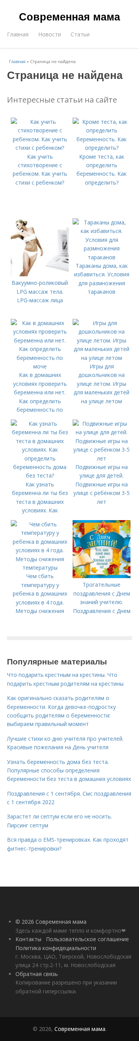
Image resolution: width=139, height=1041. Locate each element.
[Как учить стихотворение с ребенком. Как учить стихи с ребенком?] (40, 147)
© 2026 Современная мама (50, 921)
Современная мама (69, 16)
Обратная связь (36, 974)
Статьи (80, 34)
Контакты (28, 939)
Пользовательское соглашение (87, 939)
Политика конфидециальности (55, 948)
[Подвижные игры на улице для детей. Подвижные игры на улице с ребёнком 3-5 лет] (102, 458)
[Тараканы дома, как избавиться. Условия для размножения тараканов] (102, 257)
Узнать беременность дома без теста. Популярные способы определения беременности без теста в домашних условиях (69, 770)
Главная (18, 34)
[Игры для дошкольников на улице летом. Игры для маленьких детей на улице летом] (102, 357)
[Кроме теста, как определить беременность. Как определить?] (102, 147)
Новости (49, 34)
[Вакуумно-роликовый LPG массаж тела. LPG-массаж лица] (40, 274)
